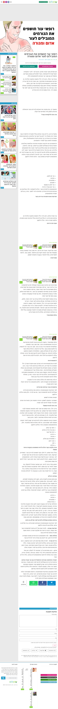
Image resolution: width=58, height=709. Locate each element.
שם (56, 628)
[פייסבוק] (8, 2)
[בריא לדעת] (52, 2)
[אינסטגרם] (6, 2)
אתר (56, 638)
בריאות (54, 59)
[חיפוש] (3, 678)
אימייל (55, 633)
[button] (11, 2)
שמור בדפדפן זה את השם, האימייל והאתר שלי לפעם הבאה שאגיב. (43, 642)
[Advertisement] (29, 12)
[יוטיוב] (4, 2)
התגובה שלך (54, 614)
